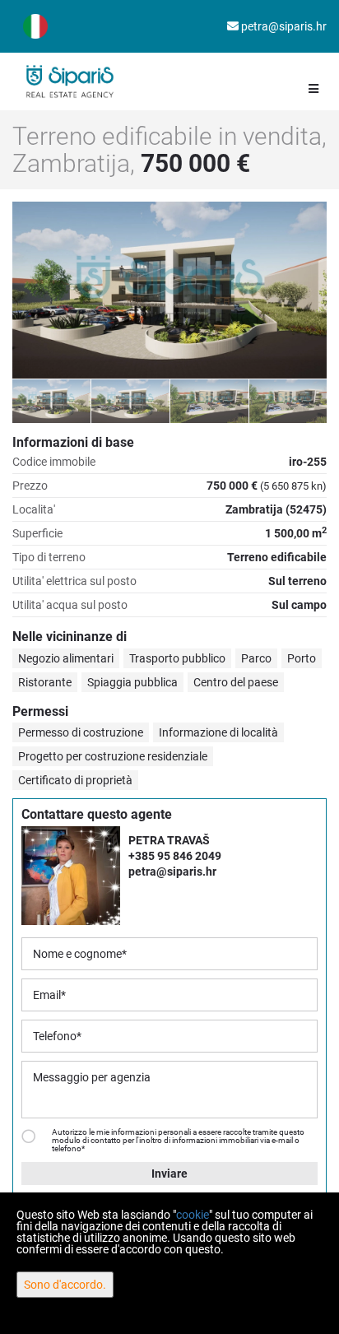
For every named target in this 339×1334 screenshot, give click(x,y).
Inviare (169, 1173)
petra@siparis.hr (283, 26)
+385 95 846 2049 (174, 855)
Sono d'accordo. (65, 1284)
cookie (192, 1214)
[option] (51, 401)
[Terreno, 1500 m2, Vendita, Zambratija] (169, 290)
